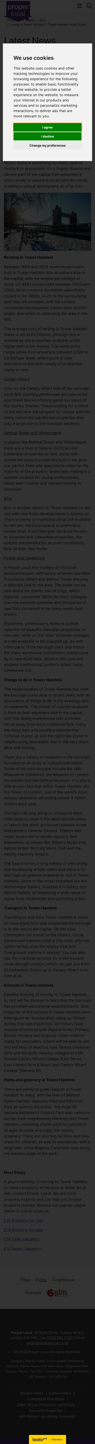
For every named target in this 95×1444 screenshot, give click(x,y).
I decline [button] (47, 136)
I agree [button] (47, 127)
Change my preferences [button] (47, 145)
